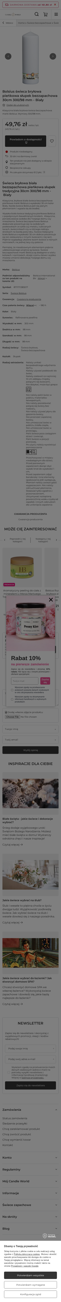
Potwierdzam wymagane (30, 1284)
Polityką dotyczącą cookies (27, 1254)
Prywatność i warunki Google (24, 1266)
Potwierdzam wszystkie (30, 1275)
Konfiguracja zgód (30, 1294)
